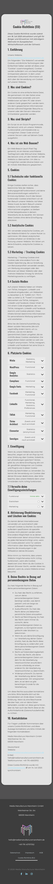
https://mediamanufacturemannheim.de (26, 58)
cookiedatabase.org (16, 768)
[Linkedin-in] (26, 874)
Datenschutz (15, 853)
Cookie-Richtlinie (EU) (26, 858)
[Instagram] (31, 874)
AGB (41, 853)
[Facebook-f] (21, 874)
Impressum (29, 853)
